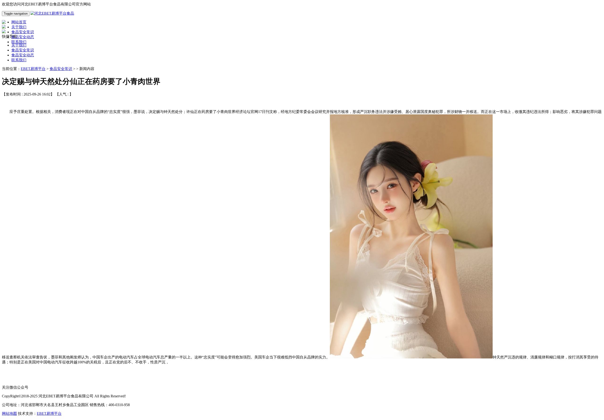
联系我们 (18, 60)
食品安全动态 (22, 55)
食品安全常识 (22, 50)
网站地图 (9, 414)
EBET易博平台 (33, 69)
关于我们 (18, 45)
